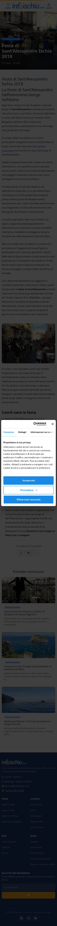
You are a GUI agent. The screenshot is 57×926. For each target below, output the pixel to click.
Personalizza (26, 490)
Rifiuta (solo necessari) (28, 499)
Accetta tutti (28, 480)
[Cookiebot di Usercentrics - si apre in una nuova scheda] (34, 424)
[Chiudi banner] (53, 424)
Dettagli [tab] (22, 432)
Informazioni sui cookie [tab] (43, 432)
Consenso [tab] (8, 432)
